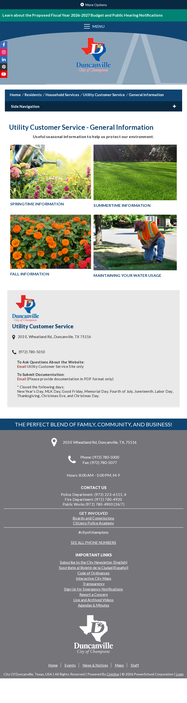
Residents (33, 94)
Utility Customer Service (104, 94)
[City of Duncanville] (93, 55)
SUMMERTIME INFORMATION (122, 205)
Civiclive (113, 674)
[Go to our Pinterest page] (3, 66)
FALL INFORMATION (29, 273)
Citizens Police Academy (93, 523)
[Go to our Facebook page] (3, 45)
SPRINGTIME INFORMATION (37, 203)
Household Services (62, 94)
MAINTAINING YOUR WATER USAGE (127, 275)
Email (21, 366)
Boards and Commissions (93, 518)
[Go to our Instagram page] (3, 52)
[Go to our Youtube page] (3, 74)
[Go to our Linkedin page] (3, 59)
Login (180, 674)
